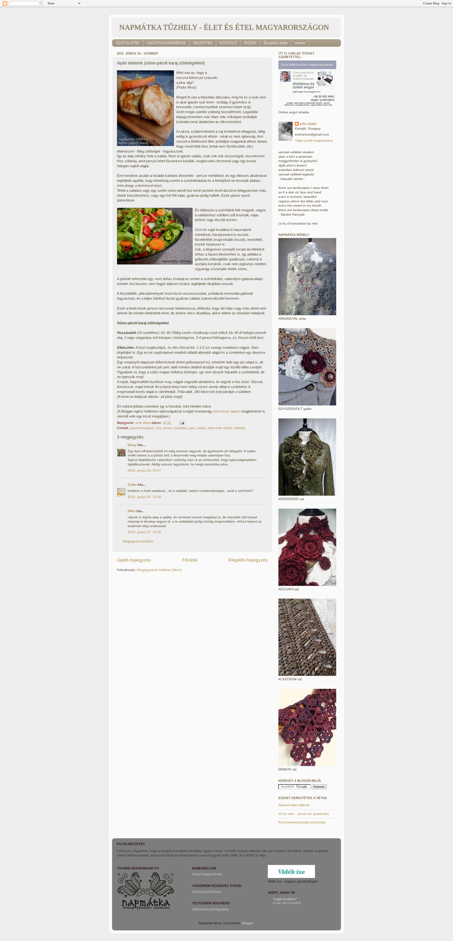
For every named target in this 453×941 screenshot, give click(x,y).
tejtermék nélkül (219, 428)
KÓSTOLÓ (228, 43)
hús (158, 428)
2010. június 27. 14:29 (144, 532)
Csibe (132, 484)
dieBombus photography (210, 909)
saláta (201, 428)
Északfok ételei (275, 43)
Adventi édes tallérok (294, 805)
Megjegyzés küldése (138, 541)
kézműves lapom (226, 411)
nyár (192, 428)
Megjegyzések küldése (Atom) (159, 570)
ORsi (131, 511)
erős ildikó (308, 124)
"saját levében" (285, 899)
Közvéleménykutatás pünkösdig (302, 822)
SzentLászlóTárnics (207, 892)
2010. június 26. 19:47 (144, 470)
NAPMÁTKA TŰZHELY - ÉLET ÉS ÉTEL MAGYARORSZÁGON (224, 27)
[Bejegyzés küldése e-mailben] (181, 423)
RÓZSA (250, 43)
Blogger (247, 923)
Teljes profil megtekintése (314, 140)
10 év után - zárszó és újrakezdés (303, 814)
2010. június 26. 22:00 (144, 497)
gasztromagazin (142, 428)
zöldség (239, 428)
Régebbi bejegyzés (248, 560)
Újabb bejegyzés (134, 560)
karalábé (180, 428)
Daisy (132, 445)
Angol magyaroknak (207, 874)
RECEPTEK (202, 43)
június (167, 428)
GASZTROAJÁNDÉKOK (166, 43)
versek (300, 43)
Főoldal (189, 560)
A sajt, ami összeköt (287, 903)
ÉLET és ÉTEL (128, 43)
